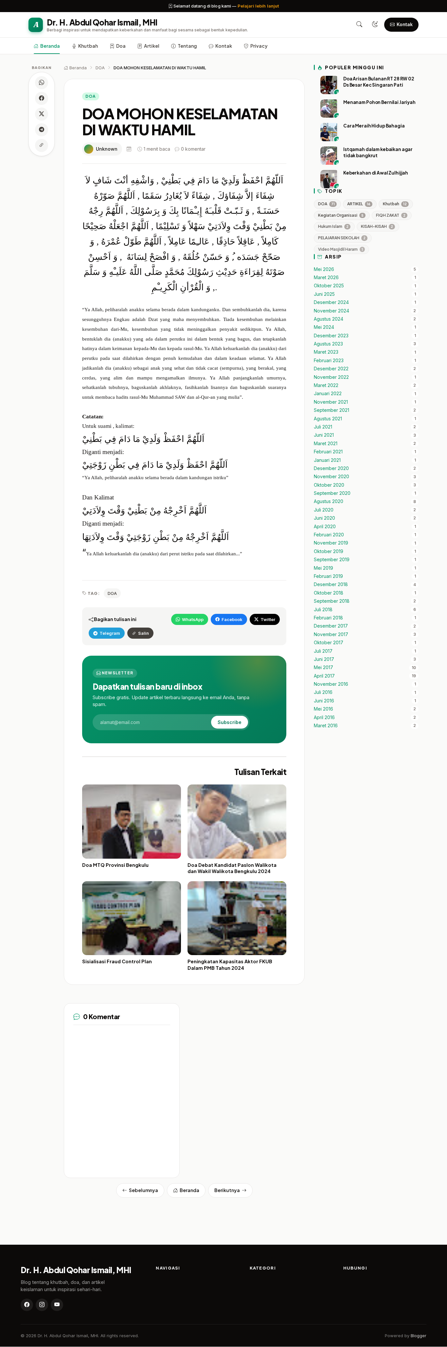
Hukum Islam (333, 226)
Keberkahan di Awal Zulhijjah (375, 173)
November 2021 (331, 402)
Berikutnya (227, 1190)
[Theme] (375, 24)
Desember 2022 (331, 369)
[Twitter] (41, 114)
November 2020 (331, 477)
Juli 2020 (323, 510)
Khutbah (88, 46)
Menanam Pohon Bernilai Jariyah (379, 102)
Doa (121, 46)
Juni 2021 (324, 435)
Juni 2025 (324, 294)
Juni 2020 (324, 518)
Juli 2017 (323, 651)
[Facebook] (41, 98)
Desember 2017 (331, 626)
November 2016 (331, 684)
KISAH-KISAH (377, 226)
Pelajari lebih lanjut (258, 5)
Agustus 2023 (328, 343)
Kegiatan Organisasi (341, 215)
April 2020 (325, 526)
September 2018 (331, 601)
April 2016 (324, 717)
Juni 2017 (324, 659)
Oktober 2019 (328, 551)
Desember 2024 (331, 302)
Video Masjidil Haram (340, 249)
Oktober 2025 (329, 286)
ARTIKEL (358, 204)
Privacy (259, 46)
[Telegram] (41, 129)
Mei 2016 (323, 709)
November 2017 (331, 634)
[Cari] (359, 24)
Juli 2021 (323, 426)
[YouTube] (57, 1305)
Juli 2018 (323, 609)
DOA (90, 96)
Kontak (223, 46)
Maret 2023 (326, 352)
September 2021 (331, 410)
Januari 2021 (327, 460)
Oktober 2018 (328, 593)
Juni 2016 (324, 700)
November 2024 (331, 310)
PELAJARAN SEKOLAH (342, 237)
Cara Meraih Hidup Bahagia (374, 125)
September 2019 (331, 560)
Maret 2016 (326, 725)
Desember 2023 (331, 335)
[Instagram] (42, 1305)
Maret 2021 (325, 443)
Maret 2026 (326, 277)
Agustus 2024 (328, 319)
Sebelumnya (143, 1190)
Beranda (50, 46)
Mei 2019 (323, 568)
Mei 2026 (324, 269)
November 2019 (331, 543)
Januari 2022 (328, 393)
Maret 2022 (326, 385)
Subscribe (229, 722)
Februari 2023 (329, 360)
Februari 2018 (328, 617)
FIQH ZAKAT (390, 215)
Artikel (151, 46)
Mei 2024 (324, 327)
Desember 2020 (331, 468)
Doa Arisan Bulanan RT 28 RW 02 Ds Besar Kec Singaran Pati (378, 82)
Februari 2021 (328, 452)
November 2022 (331, 377)
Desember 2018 (331, 584)
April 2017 (324, 676)
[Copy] (41, 145)
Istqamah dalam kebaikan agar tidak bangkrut (378, 152)
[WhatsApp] (41, 82)
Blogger (418, 1335)
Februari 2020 (329, 534)
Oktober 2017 (328, 643)
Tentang (187, 46)
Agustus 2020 (328, 501)
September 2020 (332, 493)
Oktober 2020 (329, 485)
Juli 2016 (323, 692)
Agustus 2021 (328, 418)
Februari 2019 (328, 576)
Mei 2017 (323, 667)
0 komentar (193, 149)
